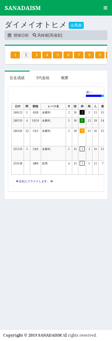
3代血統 (42, 77)
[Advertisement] (56, 262)
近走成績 (17, 77)
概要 (64, 77)
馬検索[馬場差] (49, 35)
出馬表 (76, 25)
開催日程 (21, 35)
